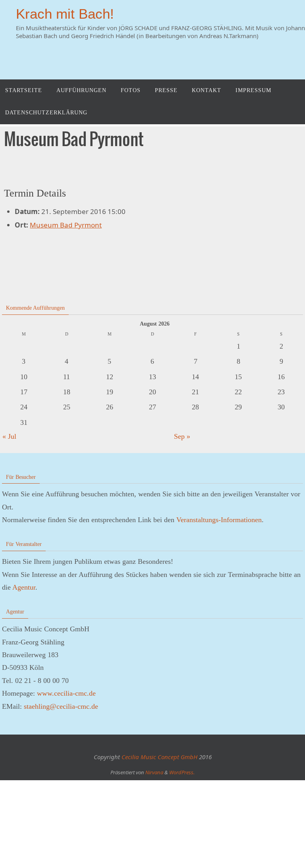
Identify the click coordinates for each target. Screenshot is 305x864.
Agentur (23, 587)
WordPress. (182, 772)
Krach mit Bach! (65, 13)
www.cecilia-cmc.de (66, 693)
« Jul (9, 436)
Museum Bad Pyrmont (66, 225)
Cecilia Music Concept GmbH (159, 757)
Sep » (182, 436)
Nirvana (154, 772)
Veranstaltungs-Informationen (219, 520)
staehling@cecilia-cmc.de (61, 706)
